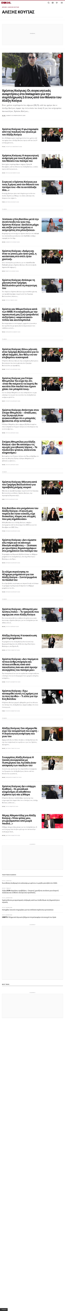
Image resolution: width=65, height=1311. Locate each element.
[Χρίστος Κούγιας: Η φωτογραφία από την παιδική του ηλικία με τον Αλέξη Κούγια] (52, 137)
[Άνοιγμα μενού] (62, 3)
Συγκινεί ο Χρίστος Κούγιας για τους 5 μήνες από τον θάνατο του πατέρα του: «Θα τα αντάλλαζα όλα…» (20, 185)
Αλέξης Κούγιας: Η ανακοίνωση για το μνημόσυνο (19, 637)
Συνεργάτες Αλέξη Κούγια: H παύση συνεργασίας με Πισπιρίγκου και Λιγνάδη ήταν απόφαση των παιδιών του (19, 761)
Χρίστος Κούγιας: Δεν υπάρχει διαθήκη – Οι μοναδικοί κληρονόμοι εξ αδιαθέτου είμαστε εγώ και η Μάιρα (19, 790)
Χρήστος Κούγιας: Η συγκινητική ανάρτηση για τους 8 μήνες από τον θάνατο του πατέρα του (20, 158)
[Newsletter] (53, 3)
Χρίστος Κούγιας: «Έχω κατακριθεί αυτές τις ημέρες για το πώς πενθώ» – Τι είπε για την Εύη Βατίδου (20, 694)
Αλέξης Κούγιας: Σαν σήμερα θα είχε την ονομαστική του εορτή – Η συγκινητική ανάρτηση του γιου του (20, 732)
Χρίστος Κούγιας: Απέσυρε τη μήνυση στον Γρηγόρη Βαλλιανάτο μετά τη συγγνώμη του (19, 284)
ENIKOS (6, 2)
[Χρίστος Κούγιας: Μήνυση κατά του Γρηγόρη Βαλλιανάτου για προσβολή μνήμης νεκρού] (52, 490)
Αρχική (4, 7)
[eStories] (57, 3)
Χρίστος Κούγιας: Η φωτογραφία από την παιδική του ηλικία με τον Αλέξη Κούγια (20, 132)
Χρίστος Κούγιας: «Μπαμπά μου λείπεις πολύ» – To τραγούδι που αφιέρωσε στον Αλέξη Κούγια (20, 612)
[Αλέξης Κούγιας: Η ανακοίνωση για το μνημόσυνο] (52, 642)
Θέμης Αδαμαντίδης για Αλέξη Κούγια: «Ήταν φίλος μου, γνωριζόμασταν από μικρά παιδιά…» (19, 819)
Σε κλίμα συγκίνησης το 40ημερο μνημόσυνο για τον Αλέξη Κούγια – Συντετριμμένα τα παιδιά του (19, 575)
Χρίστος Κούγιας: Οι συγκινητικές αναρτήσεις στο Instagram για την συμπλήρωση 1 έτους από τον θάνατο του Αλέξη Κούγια (31, 95)
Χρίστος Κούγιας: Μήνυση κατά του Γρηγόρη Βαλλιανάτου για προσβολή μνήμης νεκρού (19, 484)
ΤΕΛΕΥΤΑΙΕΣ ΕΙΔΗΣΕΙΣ (9, 874)
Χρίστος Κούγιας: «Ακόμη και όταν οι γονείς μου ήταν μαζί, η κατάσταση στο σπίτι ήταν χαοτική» (19, 255)
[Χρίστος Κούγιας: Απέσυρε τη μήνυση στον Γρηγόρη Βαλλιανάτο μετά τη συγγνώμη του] (52, 290)
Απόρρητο (4, 1309)
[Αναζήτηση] (48, 3)
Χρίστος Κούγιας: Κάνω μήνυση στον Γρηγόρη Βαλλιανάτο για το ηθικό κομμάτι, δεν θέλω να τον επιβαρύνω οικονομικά (20, 353)
